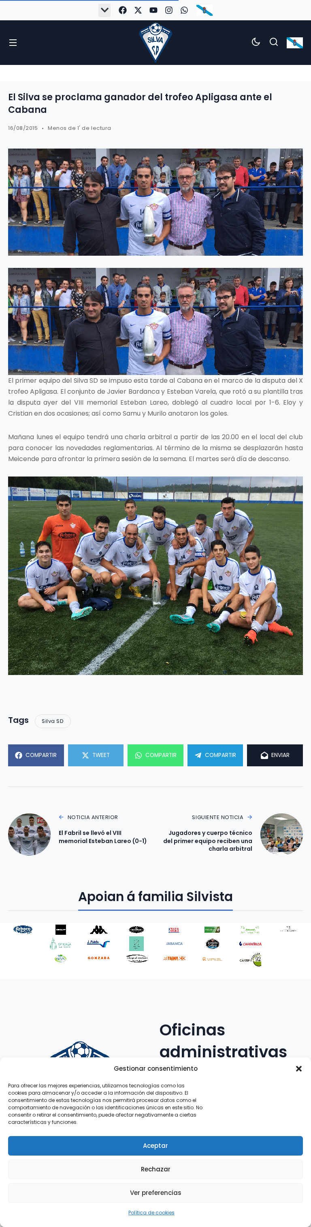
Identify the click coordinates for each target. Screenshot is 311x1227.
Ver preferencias (155, 1192)
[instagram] (169, 10)
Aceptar (155, 1145)
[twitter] (138, 10)
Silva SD (53, 721)
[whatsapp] (184, 10)
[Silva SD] (155, 42)
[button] (299, 1069)
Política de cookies (151, 1212)
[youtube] (153, 10)
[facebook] (123, 10)
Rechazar (155, 1169)
